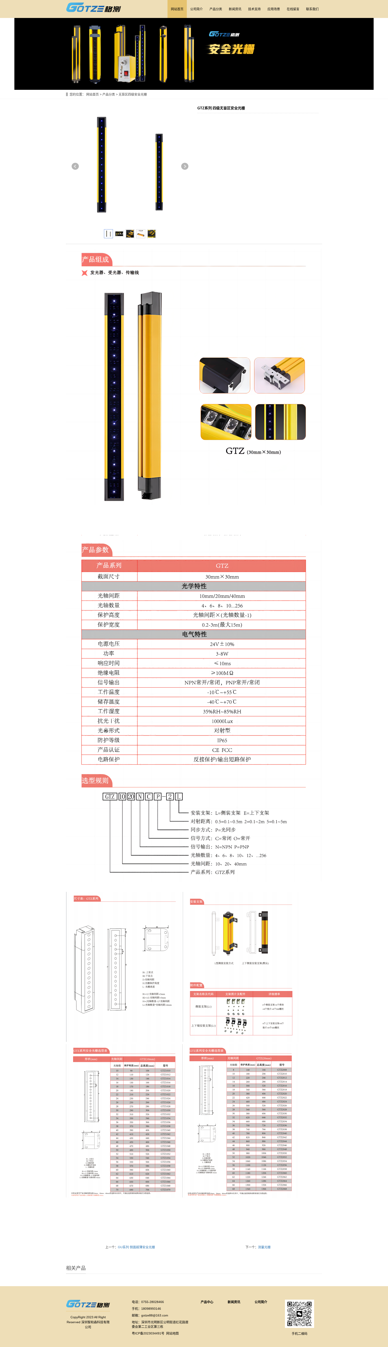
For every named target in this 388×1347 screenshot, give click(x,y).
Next (184, 166)
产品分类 (215, 9)
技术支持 (254, 9)
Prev (75, 166)
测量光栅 (264, 1247)
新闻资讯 (235, 9)
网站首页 (177, 9)
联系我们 (312, 9)
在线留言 (293, 9)
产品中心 (207, 1302)
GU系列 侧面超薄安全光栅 (136, 1247)
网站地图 (172, 1333)
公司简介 (196, 9)
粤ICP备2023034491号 (148, 1333)
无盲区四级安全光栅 (132, 94)
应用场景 (273, 9)
